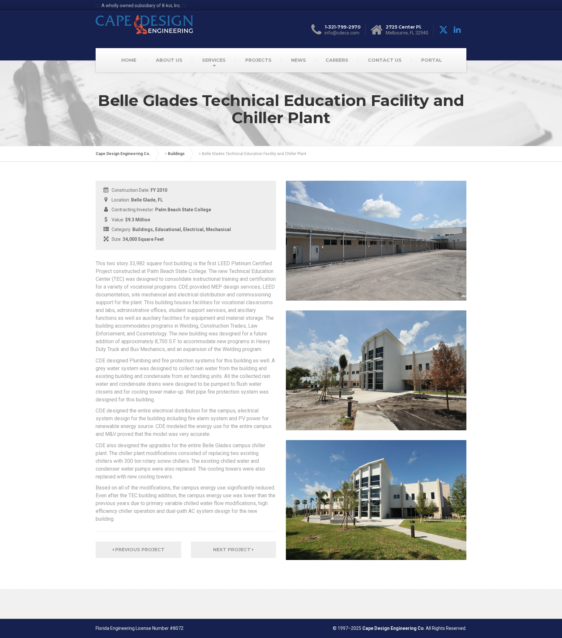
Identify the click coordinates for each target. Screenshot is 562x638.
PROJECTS (258, 60)
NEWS (298, 60)
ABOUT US (169, 60)
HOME (128, 60)
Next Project (232, 550)
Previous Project (139, 550)
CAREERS (337, 60)
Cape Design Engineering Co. (123, 153)
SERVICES (214, 60)
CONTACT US (385, 60)
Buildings (176, 153)
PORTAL (431, 60)
